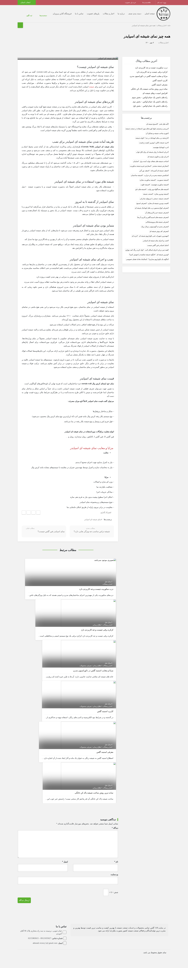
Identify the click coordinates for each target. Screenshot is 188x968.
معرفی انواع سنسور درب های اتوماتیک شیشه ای (151, 208)
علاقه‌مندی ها (146, 2)
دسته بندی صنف (129, 14)
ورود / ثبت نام (161, 2)
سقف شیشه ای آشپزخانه (159, 170)
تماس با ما (74, 14)
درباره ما (115, 14)
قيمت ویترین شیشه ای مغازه (158, 203)
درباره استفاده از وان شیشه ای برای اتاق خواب (152, 152)
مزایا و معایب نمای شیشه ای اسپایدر (92, 448)
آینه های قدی (163, 124)
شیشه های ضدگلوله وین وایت (158, 189)
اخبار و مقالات (103, 14)
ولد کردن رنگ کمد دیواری (134, 250)
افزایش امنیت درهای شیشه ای (155, 93)
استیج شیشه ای (151, 124)
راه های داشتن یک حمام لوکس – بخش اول (150, 106)
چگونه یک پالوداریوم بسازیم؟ (158, 259)
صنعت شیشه (147, 194)
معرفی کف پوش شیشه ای (159, 231)
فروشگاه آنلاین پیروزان (56, 14)
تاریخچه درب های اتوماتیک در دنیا (157, 138)
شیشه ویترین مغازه (161, 194)
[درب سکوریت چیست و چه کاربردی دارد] (105, 560)
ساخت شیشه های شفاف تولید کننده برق (154, 161)
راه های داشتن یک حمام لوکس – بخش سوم (149, 97)
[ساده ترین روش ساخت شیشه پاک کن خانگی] (88, 776)
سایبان (135, 161)
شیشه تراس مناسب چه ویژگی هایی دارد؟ (92, 531)
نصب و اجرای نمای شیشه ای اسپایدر (155, 240)
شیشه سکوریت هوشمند (159, 184)
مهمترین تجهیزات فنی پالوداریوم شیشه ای (153, 236)
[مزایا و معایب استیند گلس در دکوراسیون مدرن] (88, 654)
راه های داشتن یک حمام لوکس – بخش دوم (150, 102)
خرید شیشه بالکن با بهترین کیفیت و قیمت (153, 142)
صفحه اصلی (144, 14)
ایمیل (65, 862)
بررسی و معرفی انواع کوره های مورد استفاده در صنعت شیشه (147, 129)
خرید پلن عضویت (130, 2)
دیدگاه (115, 828)
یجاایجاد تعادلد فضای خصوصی (136, 259)
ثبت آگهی (26, 15)
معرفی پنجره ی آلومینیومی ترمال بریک (154, 226)
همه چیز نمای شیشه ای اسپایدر (147, 36)
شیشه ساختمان (136, 175)
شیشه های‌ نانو (140, 189)
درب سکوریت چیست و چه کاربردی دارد (151, 68)
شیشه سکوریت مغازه (147, 180)
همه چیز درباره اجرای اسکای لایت (156, 250)
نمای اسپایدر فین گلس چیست (157, 245)
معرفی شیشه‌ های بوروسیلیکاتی (157, 222)
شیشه (91, 87)
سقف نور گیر (144, 170)
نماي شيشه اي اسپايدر (92, 519)
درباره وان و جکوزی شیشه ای (158, 156)
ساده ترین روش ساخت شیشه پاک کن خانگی (149, 89)
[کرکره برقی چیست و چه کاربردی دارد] (88, 613)
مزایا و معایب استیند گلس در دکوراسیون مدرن (148, 76)
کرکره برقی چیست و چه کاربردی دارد (152, 72)
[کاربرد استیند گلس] (88, 694)
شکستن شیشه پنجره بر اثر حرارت (156, 175)
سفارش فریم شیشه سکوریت (140, 166)
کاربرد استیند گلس (159, 80)
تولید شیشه (139, 138)
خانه (169, 25)
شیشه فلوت (145, 184)
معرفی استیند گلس (159, 85)
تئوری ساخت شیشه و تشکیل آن (157, 133)
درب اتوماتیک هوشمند (160, 147)
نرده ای (134, 236)
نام (116, 862)
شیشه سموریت (162, 180)
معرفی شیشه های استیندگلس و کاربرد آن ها (152, 217)
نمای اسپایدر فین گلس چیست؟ (51, 531)
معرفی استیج (141, 203)
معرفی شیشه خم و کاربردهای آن (156, 212)
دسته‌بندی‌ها (35, 15)
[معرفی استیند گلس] (88, 735)
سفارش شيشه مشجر (160, 166)
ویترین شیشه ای (162, 254)
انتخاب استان (26, 2)
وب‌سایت (114, 874)
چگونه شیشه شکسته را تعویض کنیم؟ (141, 254)
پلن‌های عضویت (87, 14)
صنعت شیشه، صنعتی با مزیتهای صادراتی (154, 198)
